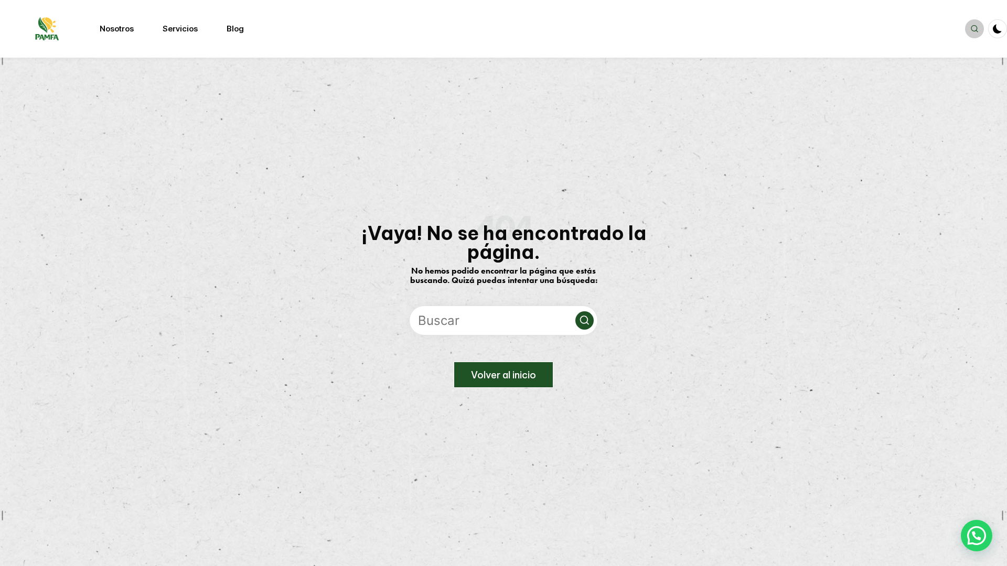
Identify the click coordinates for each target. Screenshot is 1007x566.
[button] (584, 320)
